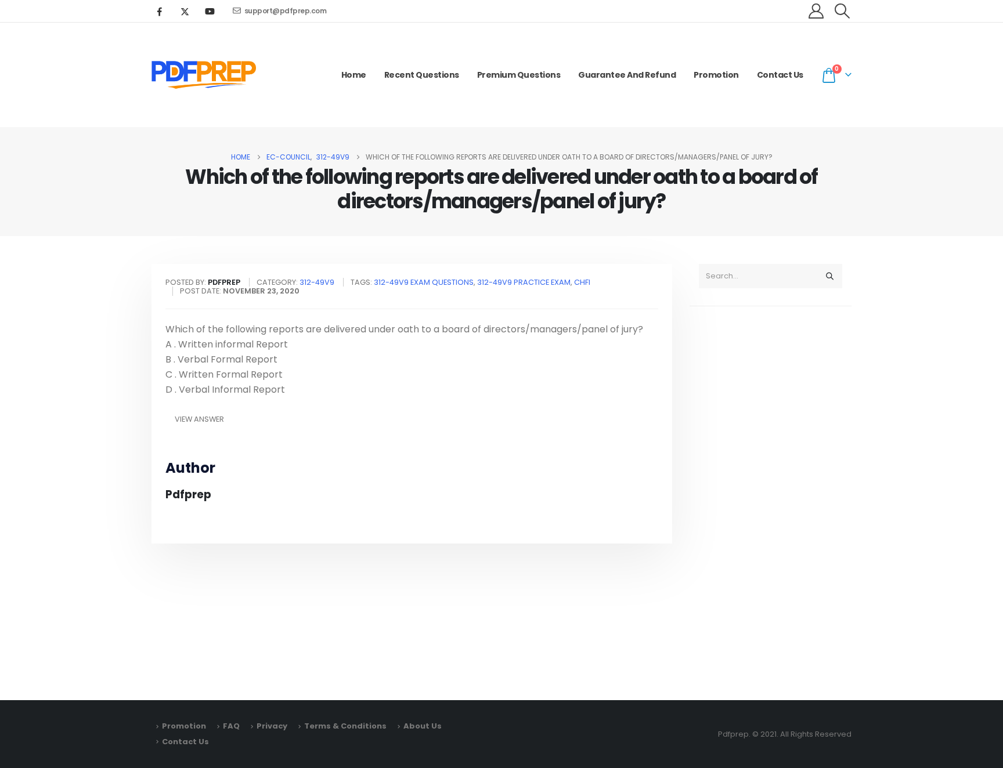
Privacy (272, 725)
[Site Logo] (203, 75)
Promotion (716, 75)
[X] (184, 11)
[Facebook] (159, 11)
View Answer (199, 419)
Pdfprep (188, 494)
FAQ (231, 725)
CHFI (582, 282)
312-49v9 (317, 282)
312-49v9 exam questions (424, 282)
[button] (843, 11)
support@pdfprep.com (285, 11)
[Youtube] (209, 11)
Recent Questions (421, 75)
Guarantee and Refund (627, 75)
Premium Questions (519, 75)
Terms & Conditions (345, 725)
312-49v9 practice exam (524, 282)
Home (353, 75)
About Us (422, 725)
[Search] (829, 276)
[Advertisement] (770, 498)
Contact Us (780, 75)
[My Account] (816, 11)
